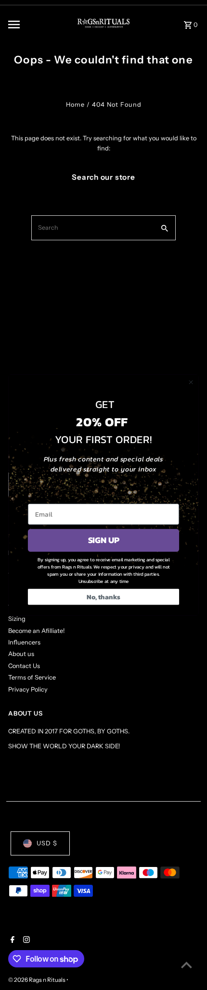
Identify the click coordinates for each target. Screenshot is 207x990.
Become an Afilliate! (36, 630)
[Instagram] (25, 940)
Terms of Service (32, 677)
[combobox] (92, 228)
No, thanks (103, 597)
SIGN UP (103, 540)
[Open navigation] (34, 24)
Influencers (24, 642)
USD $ (47, 843)
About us (21, 653)
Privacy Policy (28, 689)
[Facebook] (11, 940)
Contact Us (24, 665)
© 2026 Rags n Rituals (37, 979)
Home (75, 104)
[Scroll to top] (186, 965)
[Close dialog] (191, 382)
